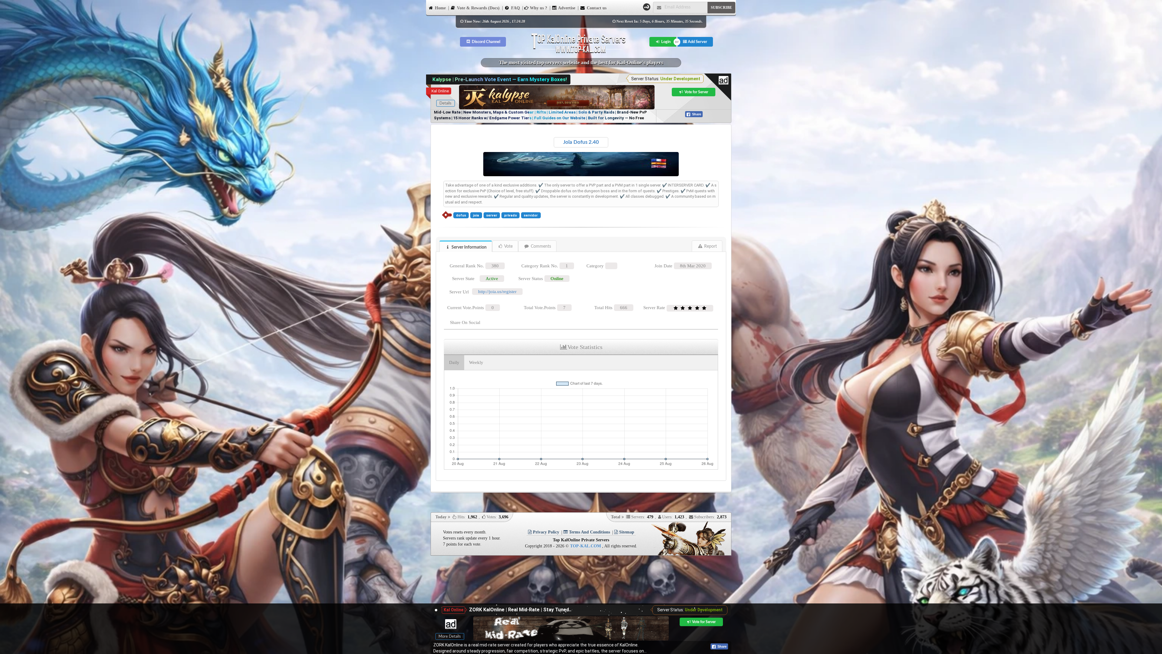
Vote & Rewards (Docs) (478, 8)
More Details (449, 636)
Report (710, 246)
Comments (540, 246)
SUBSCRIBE (721, 7)
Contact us (596, 8)
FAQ (515, 8)
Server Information (469, 247)
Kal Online (440, 91)
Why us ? (538, 8)
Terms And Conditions (589, 532)
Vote (508, 246)
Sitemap (626, 532)
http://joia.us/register (497, 291)
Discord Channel (485, 42)
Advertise (566, 8)
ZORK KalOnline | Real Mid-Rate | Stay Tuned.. (520, 610)
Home (440, 8)
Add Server (697, 42)
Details (445, 103)
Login (665, 42)
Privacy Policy (545, 532)
